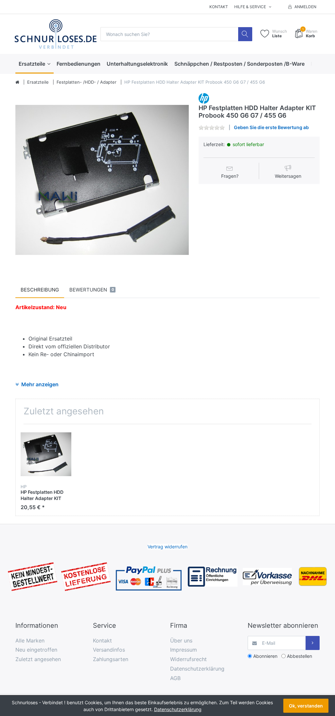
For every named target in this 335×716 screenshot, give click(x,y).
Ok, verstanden (306, 705)
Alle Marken (29, 640)
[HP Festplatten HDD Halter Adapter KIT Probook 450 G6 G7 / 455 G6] (102, 179)
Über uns (181, 640)
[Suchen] (245, 34)
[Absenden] (313, 643)
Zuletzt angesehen (38, 659)
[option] (102, 179)
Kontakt (218, 6)
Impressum (183, 649)
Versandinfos (109, 649)
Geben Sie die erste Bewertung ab (271, 127)
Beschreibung (40, 290)
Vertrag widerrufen (167, 546)
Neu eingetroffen (36, 649)
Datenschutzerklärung (197, 668)
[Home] (17, 82)
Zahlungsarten (110, 659)
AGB (175, 678)
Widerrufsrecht (188, 659)
